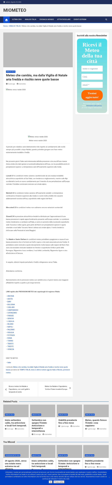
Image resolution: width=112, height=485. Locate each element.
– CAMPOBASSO (12, 310)
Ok (51, 482)
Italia (9, 363)
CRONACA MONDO (46, 19)
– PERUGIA (10, 332)
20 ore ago (37, 434)
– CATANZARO (11, 313)
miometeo (22, 84)
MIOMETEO (14, 10)
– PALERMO (10, 330)
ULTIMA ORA (17, 19)
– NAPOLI (9, 327)
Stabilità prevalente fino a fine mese (67, 421)
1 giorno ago (64, 426)
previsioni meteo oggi (12, 455)
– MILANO (9, 324)
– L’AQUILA (10, 321)
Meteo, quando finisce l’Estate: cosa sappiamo (96, 423)
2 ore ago (10, 429)
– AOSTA (9, 299)
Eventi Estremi (80, 19)
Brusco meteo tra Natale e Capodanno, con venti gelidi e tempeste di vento (19, 389)
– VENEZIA (10, 349)
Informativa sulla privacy (94, 105)
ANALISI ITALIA (30, 19)
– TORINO (9, 341)
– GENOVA (10, 318)
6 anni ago (11, 84)
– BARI (8, 302)
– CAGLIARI (10, 307)
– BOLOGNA (10, 304)
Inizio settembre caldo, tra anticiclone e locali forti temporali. (16, 423)
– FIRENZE (10, 316)
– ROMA (9, 338)
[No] (109, 477)
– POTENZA (10, 335)
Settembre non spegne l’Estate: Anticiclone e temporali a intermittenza (39, 425)
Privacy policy (59, 482)
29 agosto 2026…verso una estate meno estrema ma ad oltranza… (15, 465)
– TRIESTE (10, 346)
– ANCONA (10, 296)
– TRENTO (9, 344)
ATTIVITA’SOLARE (63, 19)
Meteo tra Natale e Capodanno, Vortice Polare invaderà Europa (56, 387)
